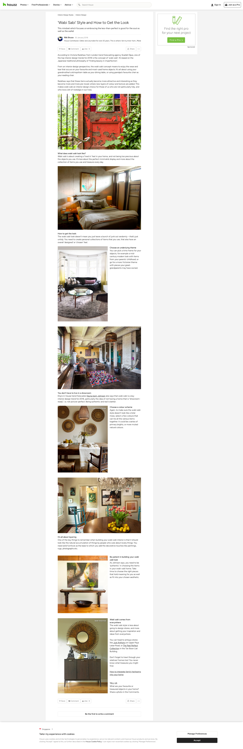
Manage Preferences (197, 734)
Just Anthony (119, 642)
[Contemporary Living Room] (83, 283)
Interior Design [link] (81, 15)
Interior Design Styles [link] (65, 15)
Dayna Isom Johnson (96, 396)
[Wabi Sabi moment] (83, 584)
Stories (56, 5)
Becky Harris (135, 169)
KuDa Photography (132, 96)
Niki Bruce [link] (69, 37)
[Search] (79, 4)
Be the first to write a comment (99, 714)
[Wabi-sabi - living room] (99, 357)
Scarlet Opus (127, 55)
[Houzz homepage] (10, 4)
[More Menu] (138, 49)
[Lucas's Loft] (99, 198)
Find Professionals (40, 5)
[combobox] (114, 4)
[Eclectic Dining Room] (99, 505)
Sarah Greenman (100, 621)
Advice (68, 5)
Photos (23, 5)
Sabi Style (102, 558)
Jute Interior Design (99, 408)
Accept (197, 740)
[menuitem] (24, 5)
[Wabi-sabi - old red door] (99, 122)
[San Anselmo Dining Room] (83, 439)
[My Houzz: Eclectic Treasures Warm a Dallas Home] (83, 655)
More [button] (139, 41)
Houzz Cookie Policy (94, 742)
